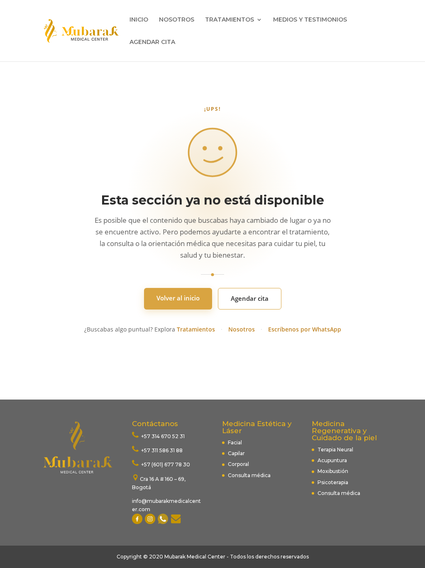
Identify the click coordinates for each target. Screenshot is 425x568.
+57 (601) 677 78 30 (165, 464)
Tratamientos (196, 329)
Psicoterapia (333, 482)
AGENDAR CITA (152, 42)
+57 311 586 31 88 (161, 450)
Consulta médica (249, 475)
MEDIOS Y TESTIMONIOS (310, 20)
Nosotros (241, 329)
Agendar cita (250, 298)
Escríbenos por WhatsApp (304, 329)
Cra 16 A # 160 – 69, (163, 479)
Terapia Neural (335, 449)
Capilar (236, 453)
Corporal (238, 464)
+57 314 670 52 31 (162, 436)
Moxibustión (333, 471)
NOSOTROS (176, 20)
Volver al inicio (178, 298)
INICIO (138, 20)
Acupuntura (333, 460)
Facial (235, 442)
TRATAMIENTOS (229, 20)
